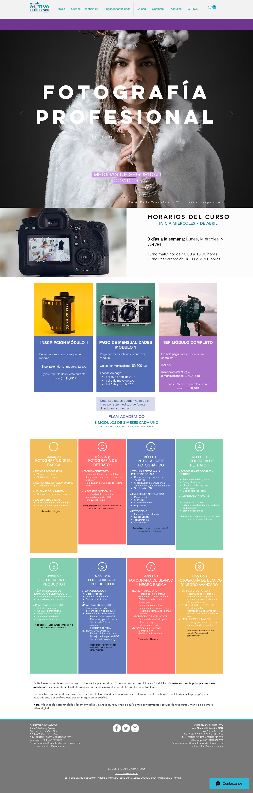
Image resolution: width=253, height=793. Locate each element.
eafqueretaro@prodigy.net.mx (53, 745)
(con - (46, 374)
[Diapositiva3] (131, 197)
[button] (212, 7)
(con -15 (172, 384)
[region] (64, 344)
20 (52, 374)
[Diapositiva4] (121, 197)
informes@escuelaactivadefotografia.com (59, 742)
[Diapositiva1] (124, 197)
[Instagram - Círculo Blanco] (135, 728)
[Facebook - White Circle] (117, 728)
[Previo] (21, 114)
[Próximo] (231, 114)
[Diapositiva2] (128, 197)
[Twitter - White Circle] (126, 728)
